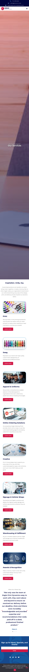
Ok (14, 670)
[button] (27, 8)
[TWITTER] (13, 657)
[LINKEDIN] (16, 657)
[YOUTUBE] (19, 657)
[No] (27, 667)
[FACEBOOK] (10, 657)
